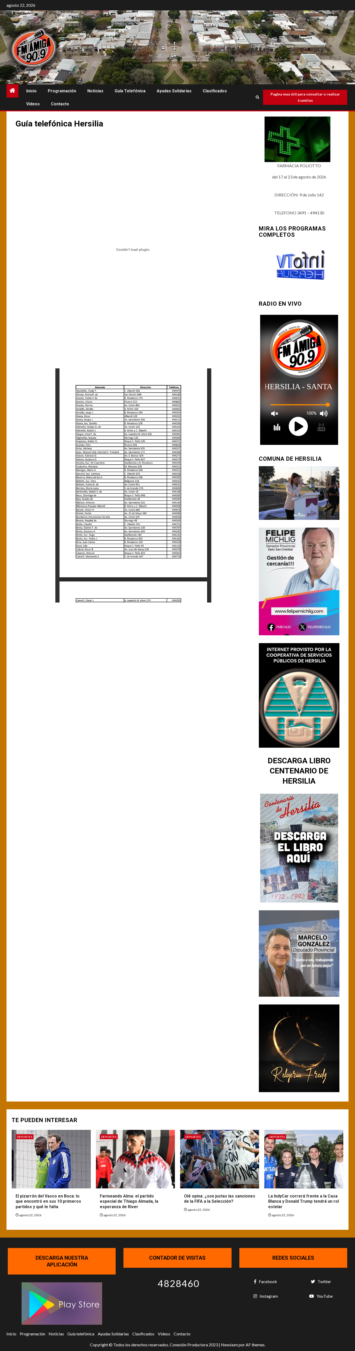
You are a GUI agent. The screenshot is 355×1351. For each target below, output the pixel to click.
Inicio (31, 90)
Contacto (60, 103)
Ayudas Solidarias (174, 90)
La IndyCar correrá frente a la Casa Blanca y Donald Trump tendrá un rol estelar (303, 1201)
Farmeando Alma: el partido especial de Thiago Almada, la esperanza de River (129, 1201)
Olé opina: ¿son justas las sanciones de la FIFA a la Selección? (219, 1199)
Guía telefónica (130, 90)
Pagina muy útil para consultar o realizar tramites (305, 97)
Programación (62, 90)
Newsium (229, 1344)
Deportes (24, 1137)
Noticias (95, 90)
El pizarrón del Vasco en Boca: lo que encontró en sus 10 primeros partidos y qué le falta (48, 1201)
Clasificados (215, 90)
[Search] (257, 97)
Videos (33, 103)
